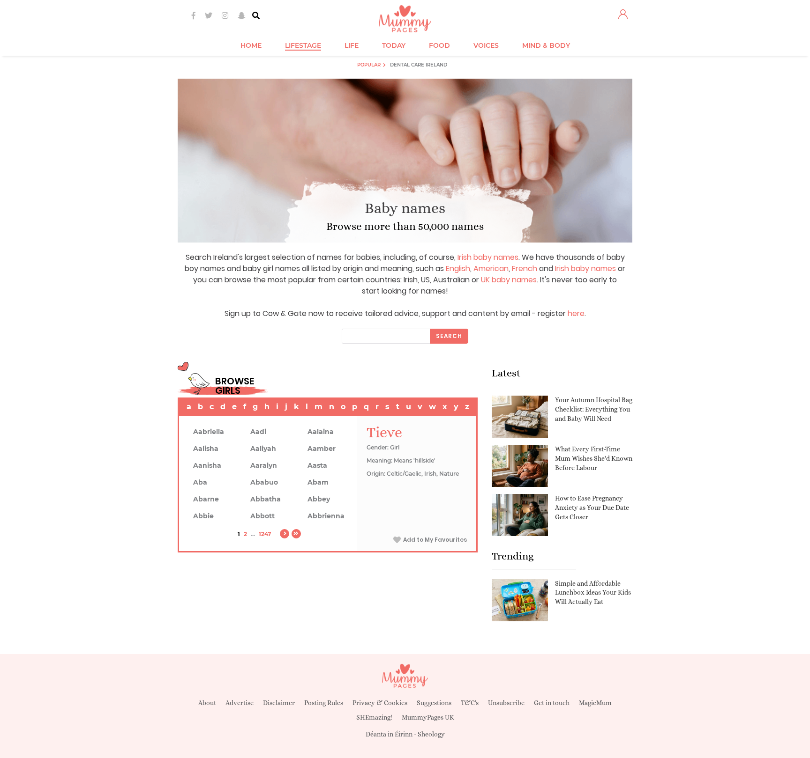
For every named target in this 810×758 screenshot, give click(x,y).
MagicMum (595, 702)
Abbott (262, 516)
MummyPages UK (428, 717)
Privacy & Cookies (379, 702)
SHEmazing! (374, 717)
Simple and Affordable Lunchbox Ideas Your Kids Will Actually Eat (593, 592)
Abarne (206, 499)
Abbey (319, 499)
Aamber (322, 448)
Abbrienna (326, 516)
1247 (265, 533)
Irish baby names (488, 257)
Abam (318, 482)
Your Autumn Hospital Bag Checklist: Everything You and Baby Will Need (593, 409)
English (458, 268)
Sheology (431, 734)
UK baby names (509, 279)
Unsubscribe (506, 702)
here (576, 313)
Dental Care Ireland (418, 65)
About (207, 702)
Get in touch (552, 702)
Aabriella (208, 431)
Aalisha (205, 448)
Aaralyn (263, 465)
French (524, 268)
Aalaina (321, 431)
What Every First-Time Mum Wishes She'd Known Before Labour (593, 458)
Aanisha (207, 465)
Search (449, 336)
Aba (200, 482)
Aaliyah (263, 448)
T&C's (470, 702)
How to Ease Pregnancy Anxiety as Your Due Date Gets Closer (592, 507)
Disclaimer (279, 702)
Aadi (258, 431)
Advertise (239, 702)
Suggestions (434, 702)
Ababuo (264, 482)
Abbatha (265, 499)
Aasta (317, 465)
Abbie (203, 516)
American (491, 268)
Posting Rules (323, 702)
